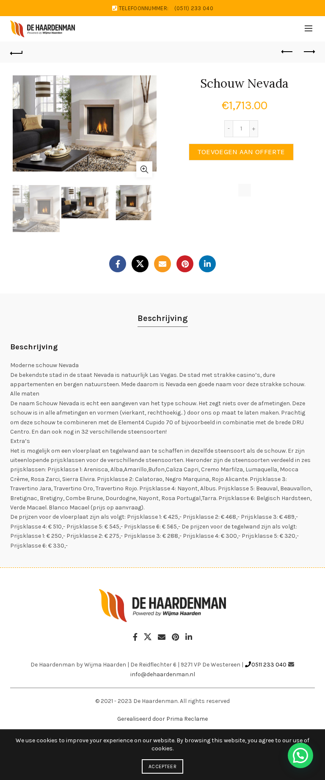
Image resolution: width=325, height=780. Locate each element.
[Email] (162, 263)
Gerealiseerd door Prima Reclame (162, 718)
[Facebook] (117, 263)
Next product (308, 52)
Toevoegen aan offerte (241, 152)
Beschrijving (163, 318)
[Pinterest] (184, 263)
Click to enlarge (144, 169)
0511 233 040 (268, 664)
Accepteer (162, 766)
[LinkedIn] (207, 263)
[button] (300, 755)
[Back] (16, 52)
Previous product (287, 52)
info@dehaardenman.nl (162, 674)
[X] (140, 263)
